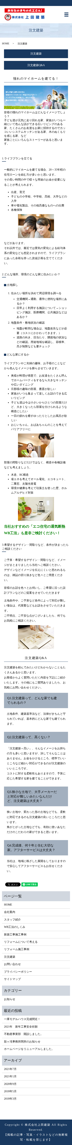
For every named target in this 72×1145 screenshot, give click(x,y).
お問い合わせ (12, 964)
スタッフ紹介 (12, 919)
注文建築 (36, 53)
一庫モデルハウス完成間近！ (22, 1019)
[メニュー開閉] (66, 15)
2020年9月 (10, 1084)
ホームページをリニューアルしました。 (29, 1048)
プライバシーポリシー (18, 971)
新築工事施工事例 (15, 934)
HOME (5, 43)
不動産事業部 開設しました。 (23, 1034)
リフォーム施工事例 (16, 949)
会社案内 (9, 912)
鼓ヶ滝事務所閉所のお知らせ (22, 1041)
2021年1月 (10, 1076)
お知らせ (9, 999)
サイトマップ (12, 979)
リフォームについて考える (21, 941)
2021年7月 (10, 1069)
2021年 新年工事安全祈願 (21, 1026)
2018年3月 (10, 1098)
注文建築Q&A (36, 65)
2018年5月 (10, 1091)
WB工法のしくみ (14, 926)
